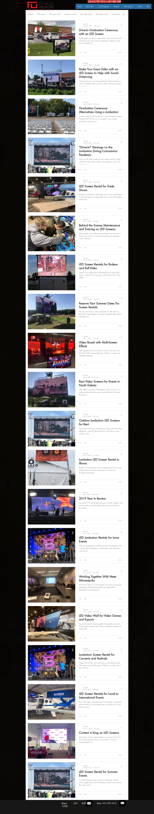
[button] (124, 14)
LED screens (41, 14)
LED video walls (55, 14)
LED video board (86, 14)
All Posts (30, 14)
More (114, 14)
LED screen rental (102, 14)
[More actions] (122, 25)
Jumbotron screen (70, 14)
